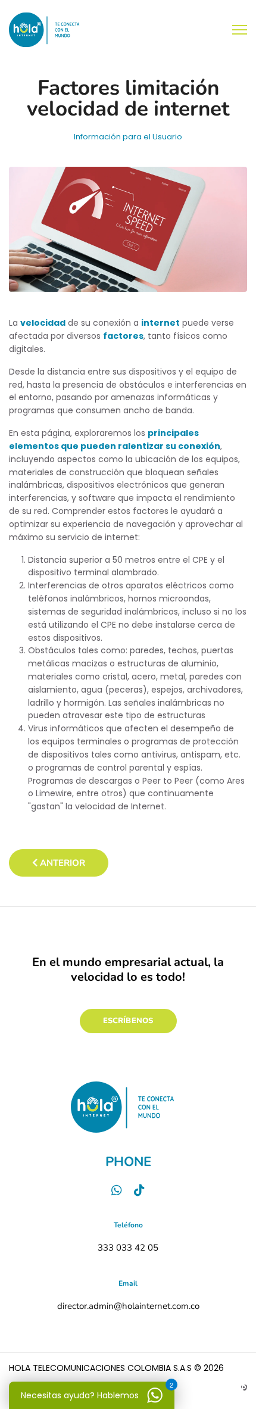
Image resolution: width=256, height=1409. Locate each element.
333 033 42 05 (128, 1248)
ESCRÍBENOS (128, 1020)
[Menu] (239, 30)
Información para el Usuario (128, 136)
